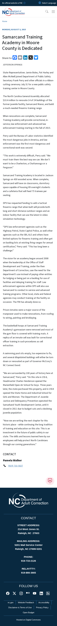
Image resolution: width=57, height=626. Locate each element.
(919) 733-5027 (15, 466)
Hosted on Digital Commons (28, 620)
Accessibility (43, 602)
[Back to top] (50, 481)
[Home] (17, 9)
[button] (45, 11)
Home (4, 21)
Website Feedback (26, 602)
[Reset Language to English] (40, 3)
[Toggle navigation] (53, 11)
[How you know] (24, 3)
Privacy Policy (42, 607)
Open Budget (28, 612)
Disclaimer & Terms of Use (20, 607)
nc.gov (11, 602)
